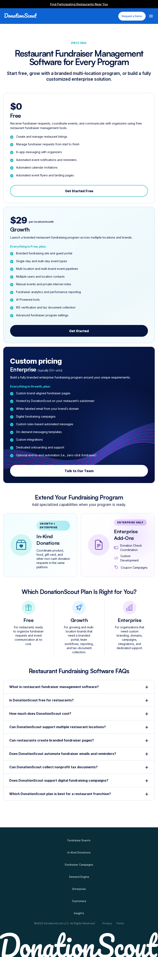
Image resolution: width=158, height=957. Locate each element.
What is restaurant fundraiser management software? (54, 687)
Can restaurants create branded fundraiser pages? (51, 740)
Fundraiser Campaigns (79, 864)
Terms (120, 923)
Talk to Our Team (79, 471)
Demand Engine (79, 877)
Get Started (79, 331)
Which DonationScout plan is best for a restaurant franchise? (60, 794)
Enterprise (79, 889)
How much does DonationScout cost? (40, 713)
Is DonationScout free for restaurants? (41, 700)
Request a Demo (132, 16)
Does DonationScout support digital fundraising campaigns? (58, 780)
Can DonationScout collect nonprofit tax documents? (53, 767)
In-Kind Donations (79, 852)
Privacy (107, 923)
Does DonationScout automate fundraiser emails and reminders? (62, 754)
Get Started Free (79, 191)
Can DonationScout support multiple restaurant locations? (57, 727)
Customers (79, 901)
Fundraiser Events (79, 840)
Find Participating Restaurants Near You (79, 4)
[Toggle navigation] (151, 16)
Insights (79, 913)
